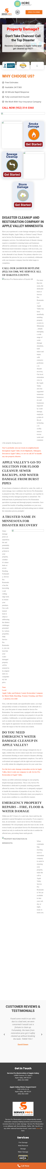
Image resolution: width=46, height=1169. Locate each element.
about (38, 1128)
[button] (17, 12)
